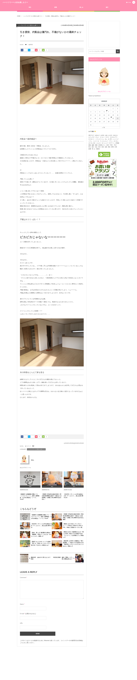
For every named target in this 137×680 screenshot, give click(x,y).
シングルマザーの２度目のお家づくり (29, 25)
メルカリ (98, 143)
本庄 (99, 147)
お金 (106, 135)
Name (22, 604)
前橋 (96, 145)
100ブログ (91, 135)
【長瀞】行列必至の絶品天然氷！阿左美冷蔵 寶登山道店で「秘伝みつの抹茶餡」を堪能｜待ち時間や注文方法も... (52, 496)
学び (115, 145)
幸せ (89, 147)
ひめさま (115, 135)
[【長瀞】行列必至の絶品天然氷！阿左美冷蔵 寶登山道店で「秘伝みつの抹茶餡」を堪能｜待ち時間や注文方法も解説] (52, 478)
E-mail (22, 613)
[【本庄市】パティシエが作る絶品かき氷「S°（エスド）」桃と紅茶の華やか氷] (74, 478)
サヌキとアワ (113, 137)
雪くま (93, 149)
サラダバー (91, 139)
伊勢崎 (117, 143)
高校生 (98, 149)
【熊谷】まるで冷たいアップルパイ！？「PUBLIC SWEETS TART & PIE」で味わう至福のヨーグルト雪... (73, 525)
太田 (107, 145)
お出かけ (97, 135)
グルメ (97, 137)
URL (21, 623)
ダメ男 (110, 139)
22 (113, 118)
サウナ (107, 137)
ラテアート (112, 143)
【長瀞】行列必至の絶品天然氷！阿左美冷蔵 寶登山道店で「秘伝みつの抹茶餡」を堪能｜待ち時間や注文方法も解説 (73, 516)
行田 (116, 147)
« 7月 (103, 127)
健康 (93, 145)
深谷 (102, 147)
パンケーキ (96, 141)
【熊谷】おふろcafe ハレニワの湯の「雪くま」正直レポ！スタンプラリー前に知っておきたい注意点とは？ (41, 543)
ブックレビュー (104, 141)
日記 (96, 147)
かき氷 (110, 135)
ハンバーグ (115, 139)
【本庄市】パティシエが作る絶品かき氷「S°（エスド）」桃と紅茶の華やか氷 (73, 495)
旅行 (93, 147)
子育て (111, 145)
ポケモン (116, 141)
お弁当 (102, 135)
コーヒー (102, 137)
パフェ (90, 141)
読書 (89, 149)
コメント (28, 446)
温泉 (106, 147)
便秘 (89, 145)
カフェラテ (91, 137)
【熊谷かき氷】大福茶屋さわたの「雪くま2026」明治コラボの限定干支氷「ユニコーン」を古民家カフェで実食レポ (73, 534)
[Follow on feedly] (104, 156)
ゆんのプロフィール (25, 467)
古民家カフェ (101, 145)
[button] (133, 2)
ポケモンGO (91, 143)
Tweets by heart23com (94, 96)
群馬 (112, 147)
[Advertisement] (52, 120)
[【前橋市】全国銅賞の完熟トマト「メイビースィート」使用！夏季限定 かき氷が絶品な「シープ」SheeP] (30, 478)
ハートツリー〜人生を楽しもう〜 (15, 2)
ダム (106, 139)
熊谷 (109, 147)
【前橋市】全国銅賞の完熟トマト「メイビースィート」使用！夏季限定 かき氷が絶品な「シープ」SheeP (29, 496)
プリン (111, 141)
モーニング (105, 143)
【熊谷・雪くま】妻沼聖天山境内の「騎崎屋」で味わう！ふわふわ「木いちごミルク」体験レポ (41, 534)
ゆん (22, 44)
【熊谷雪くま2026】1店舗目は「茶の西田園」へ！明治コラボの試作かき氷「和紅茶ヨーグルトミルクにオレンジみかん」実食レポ (73, 543)
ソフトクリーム (99, 139)
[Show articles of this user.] (24, 459)
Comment (23, 577)
